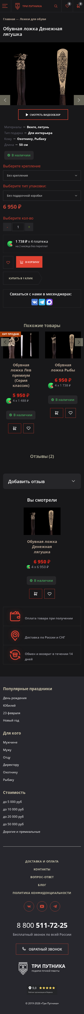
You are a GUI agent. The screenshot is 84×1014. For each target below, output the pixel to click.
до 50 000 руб (13, 824)
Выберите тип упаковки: (24, 186)
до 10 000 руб (13, 809)
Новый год (11, 720)
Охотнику (10, 772)
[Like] (28, 428)
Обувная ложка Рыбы (63, 367)
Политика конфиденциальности (42, 893)
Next (79, 100)
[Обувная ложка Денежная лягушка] (42, 73)
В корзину (32, 262)
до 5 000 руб (12, 802)
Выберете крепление (22, 166)
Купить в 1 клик (21, 278)
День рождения (15, 698)
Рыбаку (8, 780)
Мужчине (10, 742)
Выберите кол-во (18, 218)
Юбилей (9, 705)
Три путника (32, 6)
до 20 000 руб (13, 816)
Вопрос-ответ (42, 877)
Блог (42, 885)
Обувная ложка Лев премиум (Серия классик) (21, 375)
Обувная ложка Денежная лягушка (42, 546)
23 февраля (11, 713)
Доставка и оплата (42, 861)
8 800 (42, 925)
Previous (5, 100)
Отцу (6, 757)
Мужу (7, 750)
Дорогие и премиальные (21, 832)
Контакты (42, 869)
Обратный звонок (45, 949)
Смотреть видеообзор (44, 115)
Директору (11, 765)
